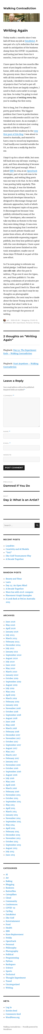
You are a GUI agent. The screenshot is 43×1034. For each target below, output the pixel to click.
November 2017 (13, 738)
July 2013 (10, 851)
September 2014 (13, 821)
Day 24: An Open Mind (16, 585)
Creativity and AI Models (17, 549)
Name (6, 432)
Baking (9, 881)
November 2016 (13, 765)
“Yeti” (9, 552)
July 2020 (10, 661)
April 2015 (10, 808)
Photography (12, 951)
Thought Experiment (16, 978)
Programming (12, 958)
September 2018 (13, 715)
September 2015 (13, 801)
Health (9, 928)
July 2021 (10, 648)
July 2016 (10, 778)
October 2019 (12, 678)
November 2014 (13, 818)
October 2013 (12, 841)
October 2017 (12, 741)
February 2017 (12, 758)
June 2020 (10, 665)
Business (10, 888)
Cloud (8, 898)
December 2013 (13, 835)
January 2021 (12, 651)
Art (7, 878)
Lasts (8, 582)
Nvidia (9, 938)
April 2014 (10, 828)
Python (9, 961)
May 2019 (10, 691)
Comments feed (13, 1014)
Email (7, 443)
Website (7, 455)
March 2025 (11, 638)
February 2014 (12, 831)
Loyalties (10, 546)
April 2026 (11, 628)
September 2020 (13, 655)
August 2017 (11, 748)
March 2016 (11, 788)
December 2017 (13, 735)
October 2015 (12, 798)
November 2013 (13, 838)
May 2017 (10, 751)
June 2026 (10, 621)
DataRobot (30, 41)
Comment (8, 396)
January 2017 (12, 761)
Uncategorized (13, 984)
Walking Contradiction (19, 8)
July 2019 (10, 688)
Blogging (25, 320)
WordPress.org (13, 1017)
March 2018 (11, 728)
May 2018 (10, 725)
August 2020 (12, 658)
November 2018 (13, 708)
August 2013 (11, 848)
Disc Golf (10, 918)
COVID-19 (33, 320)
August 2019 (11, 685)
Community (11, 901)
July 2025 (10, 635)
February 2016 (12, 791)
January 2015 (12, 815)
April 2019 (10, 695)
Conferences (11, 904)
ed (8, 320)
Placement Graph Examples (19, 595)
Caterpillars (11, 894)
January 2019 (12, 705)
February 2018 (12, 731)
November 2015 (13, 795)
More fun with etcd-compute (19, 592)
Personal (29, 323)
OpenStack (32, 171)
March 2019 (11, 698)
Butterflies (11, 891)
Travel (9, 981)
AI (7, 874)
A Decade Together (15, 559)
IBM (12, 171)
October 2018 (12, 711)
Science (9, 968)
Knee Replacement (15, 934)
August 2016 (11, 775)
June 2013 (10, 855)
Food (8, 924)
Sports (9, 971)
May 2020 (10, 668)
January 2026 (12, 631)
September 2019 (13, 681)
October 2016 (12, 768)
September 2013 (13, 845)
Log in (9, 1007)
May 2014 (10, 825)
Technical (10, 974)
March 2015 (11, 811)
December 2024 (13, 645)
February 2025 (12, 641)
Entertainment (13, 921)
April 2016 (10, 785)
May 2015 (10, 805)
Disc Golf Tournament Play (18, 556)
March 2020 (11, 671)
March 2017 (11, 755)
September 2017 (13, 745)
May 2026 (10, 625)
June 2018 (10, 721)
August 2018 (11, 718)
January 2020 (12, 675)
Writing (36, 323)
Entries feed (11, 1010)
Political (9, 954)
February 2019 (12, 701)
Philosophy (11, 948)
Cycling (9, 911)
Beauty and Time (14, 579)
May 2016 (10, 781)
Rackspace (11, 964)
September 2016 (13, 771)
